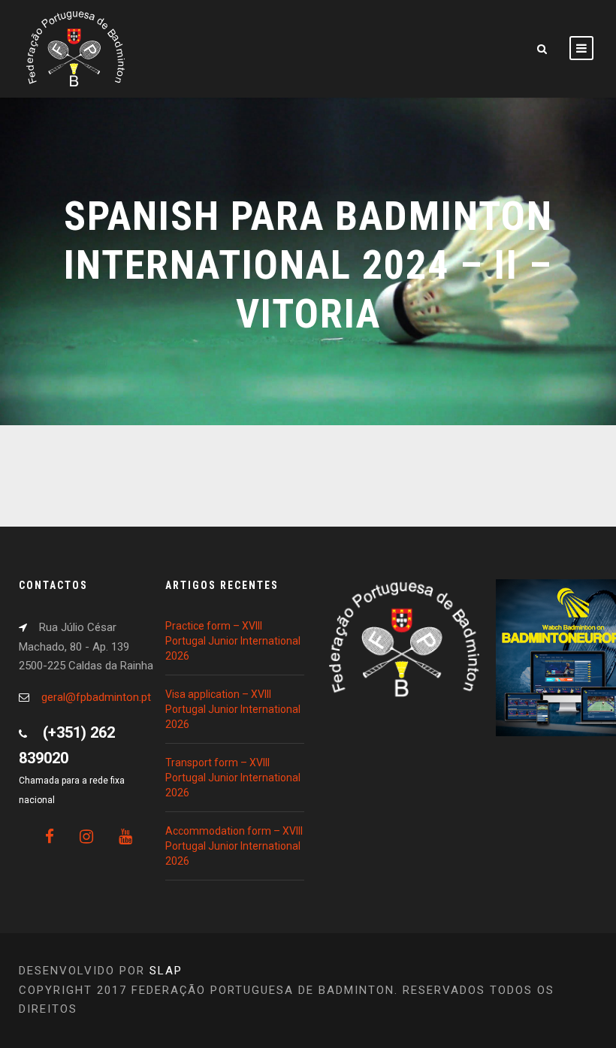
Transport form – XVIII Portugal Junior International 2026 (232, 778)
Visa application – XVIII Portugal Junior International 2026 (232, 709)
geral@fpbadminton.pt (96, 697)
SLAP (166, 970)
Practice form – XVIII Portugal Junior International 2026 (232, 641)
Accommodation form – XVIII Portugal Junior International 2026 (234, 846)
